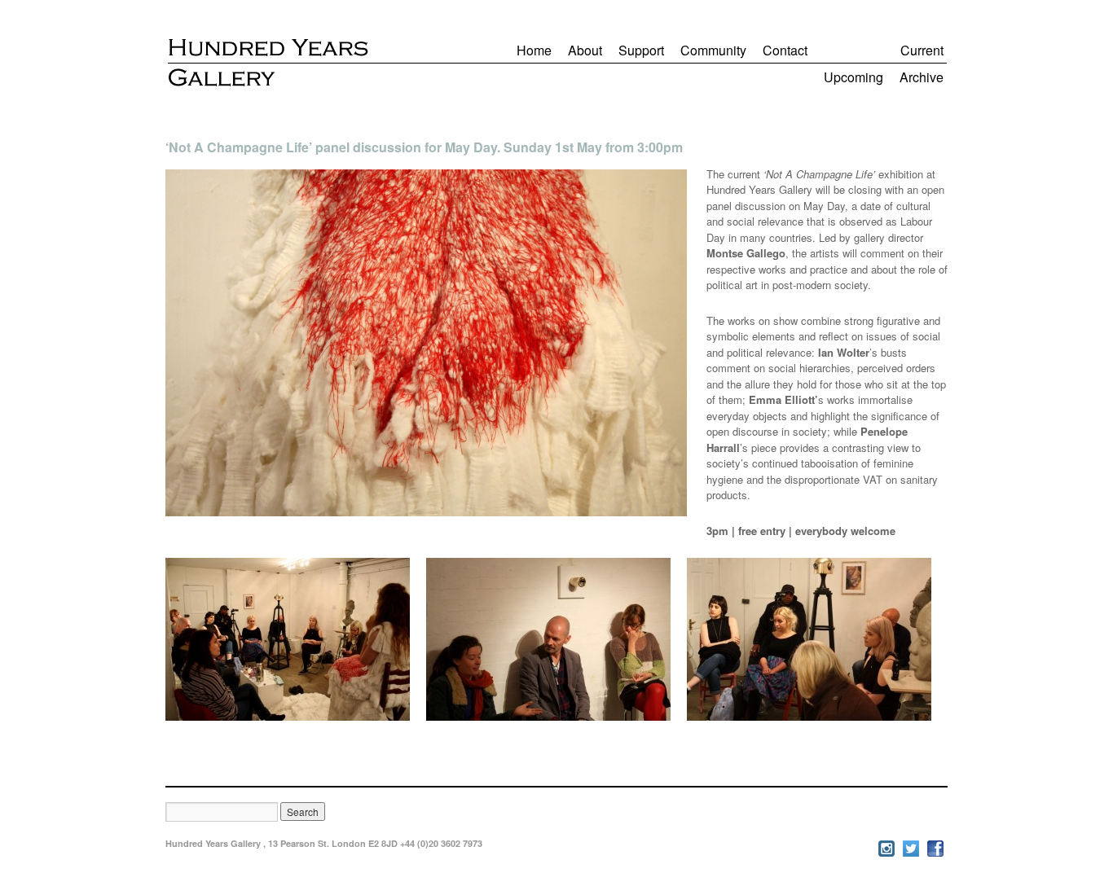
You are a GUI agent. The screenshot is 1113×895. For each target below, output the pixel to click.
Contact (785, 50)
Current (922, 50)
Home (534, 50)
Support (641, 50)
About (585, 50)
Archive (922, 77)
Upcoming (853, 77)
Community (713, 50)
